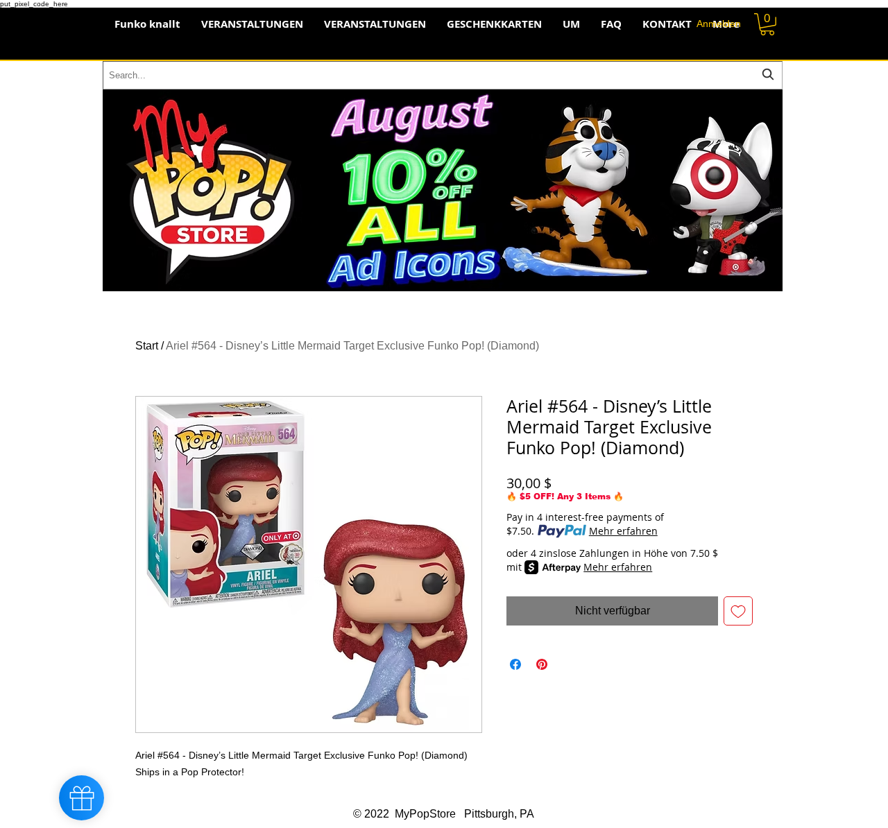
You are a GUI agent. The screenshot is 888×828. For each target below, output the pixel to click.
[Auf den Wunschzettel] (738, 611)
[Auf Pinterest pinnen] (541, 664)
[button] (767, 24)
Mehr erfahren (623, 530)
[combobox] (443, 75)
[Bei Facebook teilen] (515, 664)
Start (146, 346)
